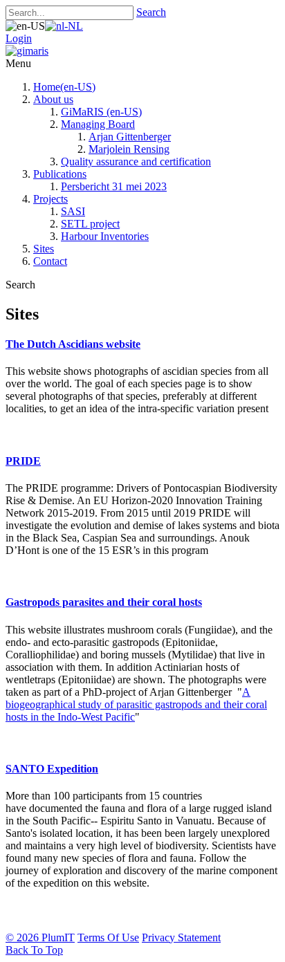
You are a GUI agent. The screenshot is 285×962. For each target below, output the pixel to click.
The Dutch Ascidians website (73, 344)
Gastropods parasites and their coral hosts (104, 602)
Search (151, 12)
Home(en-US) (64, 87)
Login (19, 38)
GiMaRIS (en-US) (101, 112)
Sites (43, 249)
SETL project (90, 224)
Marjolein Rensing (129, 149)
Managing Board (98, 124)
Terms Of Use (108, 937)
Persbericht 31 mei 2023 (114, 186)
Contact (50, 261)
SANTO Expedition (52, 769)
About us (53, 99)
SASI (73, 211)
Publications (59, 174)
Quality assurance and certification (136, 161)
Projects (50, 199)
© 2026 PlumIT (40, 937)
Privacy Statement (181, 937)
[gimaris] (27, 51)
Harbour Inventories (105, 236)
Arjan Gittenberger (130, 136)
